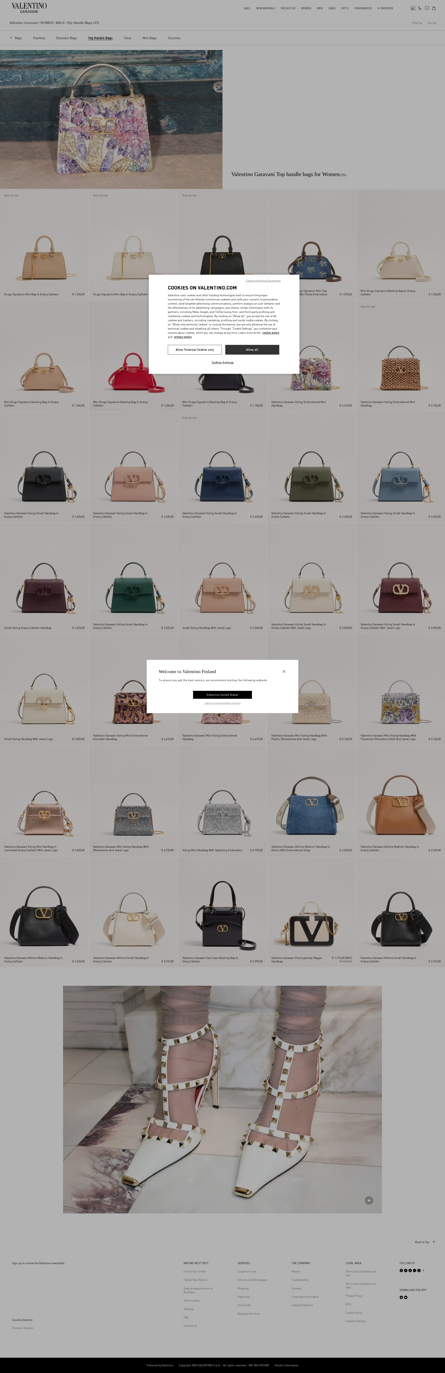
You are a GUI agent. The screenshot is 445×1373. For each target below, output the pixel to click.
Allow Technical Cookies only (195, 349)
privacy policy (183, 337)
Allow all (252, 349)
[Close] (284, 671)
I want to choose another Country (222, 703)
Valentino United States (222, 694)
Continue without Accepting (263, 280)
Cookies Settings (223, 362)
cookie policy (270, 332)
